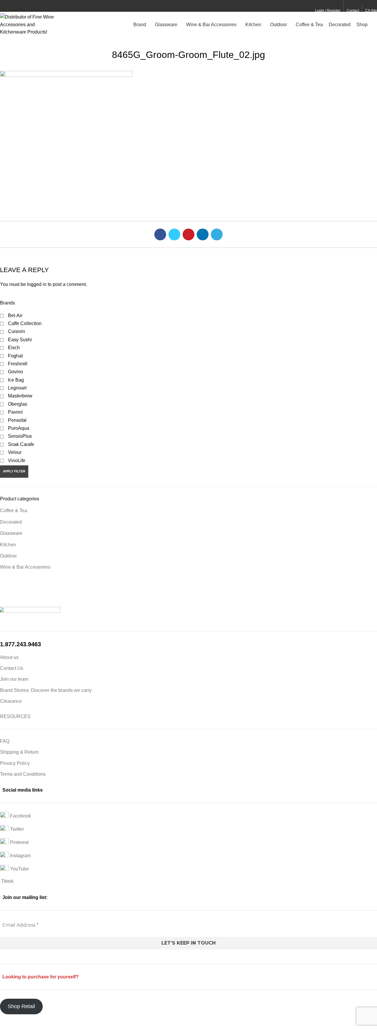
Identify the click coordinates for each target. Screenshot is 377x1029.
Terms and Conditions (23, 774)
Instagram (20, 855)
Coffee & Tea (13, 510)
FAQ (4, 741)
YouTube (19, 869)
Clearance (11, 701)
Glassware (11, 533)
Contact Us (11, 668)
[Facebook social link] (3, 6)
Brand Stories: (15, 690)
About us (9, 657)
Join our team (14, 679)
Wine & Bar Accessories (25, 567)
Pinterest (19, 842)
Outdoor (8, 555)
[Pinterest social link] (17, 6)
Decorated (11, 522)
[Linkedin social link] (23, 6)
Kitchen (8, 544)
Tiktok (7, 881)
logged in (37, 284)
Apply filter (14, 471)
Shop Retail (21, 1006)
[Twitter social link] (10, 6)
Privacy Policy (15, 763)
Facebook (20, 816)
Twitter (16, 829)
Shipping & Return (19, 752)
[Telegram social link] (30, 6)
